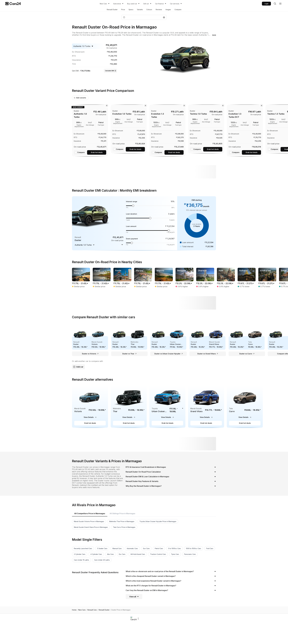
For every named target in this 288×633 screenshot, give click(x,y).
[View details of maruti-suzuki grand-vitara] (206, 406)
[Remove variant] (107, 105)
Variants (140, 9)
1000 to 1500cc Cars (193, 548)
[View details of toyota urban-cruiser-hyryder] (167, 406)
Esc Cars (122, 554)
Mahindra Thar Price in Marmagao (121, 521)
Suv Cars (146, 548)
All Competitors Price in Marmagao (89, 513)
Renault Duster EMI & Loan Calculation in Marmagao (147, 476)
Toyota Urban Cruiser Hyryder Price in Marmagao (158, 521)
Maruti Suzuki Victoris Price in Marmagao (89, 521)
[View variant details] (90, 130)
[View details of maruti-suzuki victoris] (90, 406)
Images (168, 9)
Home (74, 610)
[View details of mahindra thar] (129, 406)
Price (123, 9)
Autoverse (117, 4)
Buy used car (132, 4)
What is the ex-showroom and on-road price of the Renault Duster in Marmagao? (160, 571)
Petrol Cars (159, 548)
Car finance (159, 4)
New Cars (103, 4)
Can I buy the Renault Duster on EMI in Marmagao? (147, 590)
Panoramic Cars (190, 554)
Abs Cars (110, 554)
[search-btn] (275, 3)
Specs (131, 9)
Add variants (81, 98)
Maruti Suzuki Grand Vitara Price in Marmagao (91, 527)
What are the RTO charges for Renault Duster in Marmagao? (151, 585)
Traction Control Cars (158, 554)
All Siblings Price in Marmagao (122, 513)
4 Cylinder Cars (96, 554)
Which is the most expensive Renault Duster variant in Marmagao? (153, 581)
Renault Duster (112, 9)
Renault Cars (92, 610)
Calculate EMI (109, 71)
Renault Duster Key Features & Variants (142, 481)
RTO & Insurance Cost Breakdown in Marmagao (146, 467)
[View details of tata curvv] (245, 406)
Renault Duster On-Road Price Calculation (143, 472)
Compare (177, 9)
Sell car (146, 4)
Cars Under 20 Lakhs (102, 560)
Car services (174, 4)
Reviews (159, 9)
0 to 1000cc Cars (174, 548)
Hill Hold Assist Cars (137, 554)
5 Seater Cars (102, 548)
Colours (149, 9)
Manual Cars (117, 548)
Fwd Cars (209, 548)
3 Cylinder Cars (79, 554)
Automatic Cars (132, 548)
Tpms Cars (175, 554)
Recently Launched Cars (83, 548)
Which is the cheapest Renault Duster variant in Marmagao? (151, 576)
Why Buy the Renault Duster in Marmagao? (144, 486)
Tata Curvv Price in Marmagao (124, 527)
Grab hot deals (97, 152)
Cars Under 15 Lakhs (81, 560)
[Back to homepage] (13, 3)
